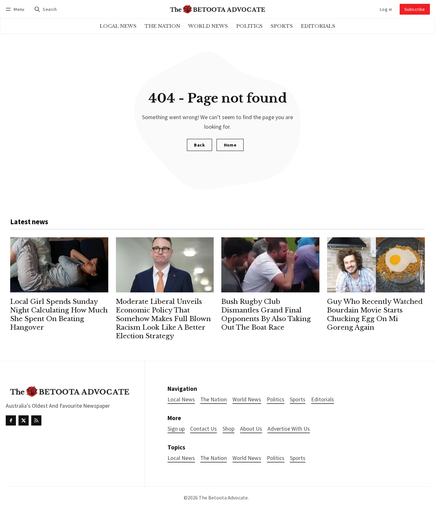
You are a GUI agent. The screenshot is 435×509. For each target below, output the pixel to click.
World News (246, 458)
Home (230, 145)
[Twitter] (23, 420)
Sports (297, 458)
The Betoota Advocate (223, 497)
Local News (181, 458)
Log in (386, 9)
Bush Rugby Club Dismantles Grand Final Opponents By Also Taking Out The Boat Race (266, 315)
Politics (275, 458)
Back (199, 145)
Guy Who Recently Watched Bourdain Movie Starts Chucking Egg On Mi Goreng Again (375, 315)
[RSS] (36, 420)
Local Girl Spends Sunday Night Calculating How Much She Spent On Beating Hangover (59, 315)
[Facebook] (11, 420)
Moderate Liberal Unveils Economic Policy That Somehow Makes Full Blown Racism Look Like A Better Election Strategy (163, 319)
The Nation (213, 458)
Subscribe (414, 9)
